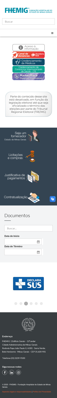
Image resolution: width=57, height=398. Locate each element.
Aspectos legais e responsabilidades (16, 391)
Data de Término (13, 246)
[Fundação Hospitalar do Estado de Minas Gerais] (28, 11)
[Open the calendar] (38, 242)
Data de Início (11, 236)
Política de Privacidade (42, 391)
